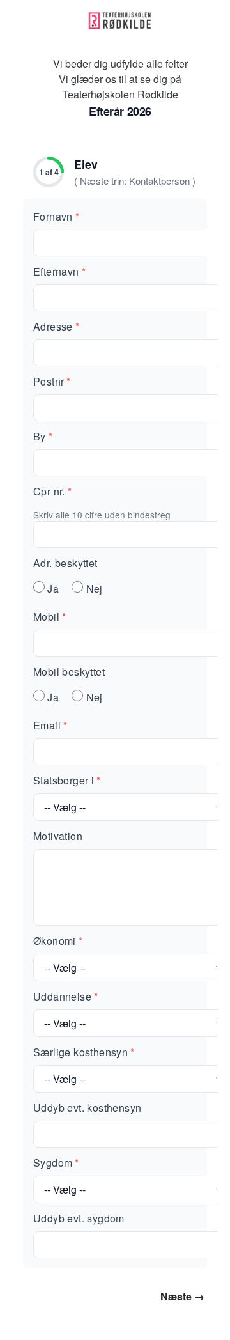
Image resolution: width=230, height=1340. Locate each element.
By (42, 436)
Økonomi (57, 940)
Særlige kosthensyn (84, 1052)
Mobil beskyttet (69, 671)
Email (50, 725)
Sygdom (56, 1162)
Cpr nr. (52, 491)
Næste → (182, 1296)
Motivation (57, 836)
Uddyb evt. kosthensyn (87, 1107)
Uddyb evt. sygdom (79, 1218)
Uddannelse (65, 996)
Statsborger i (67, 780)
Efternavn (59, 271)
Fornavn (56, 216)
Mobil (49, 616)
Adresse (56, 326)
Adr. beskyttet (65, 563)
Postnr (52, 381)
